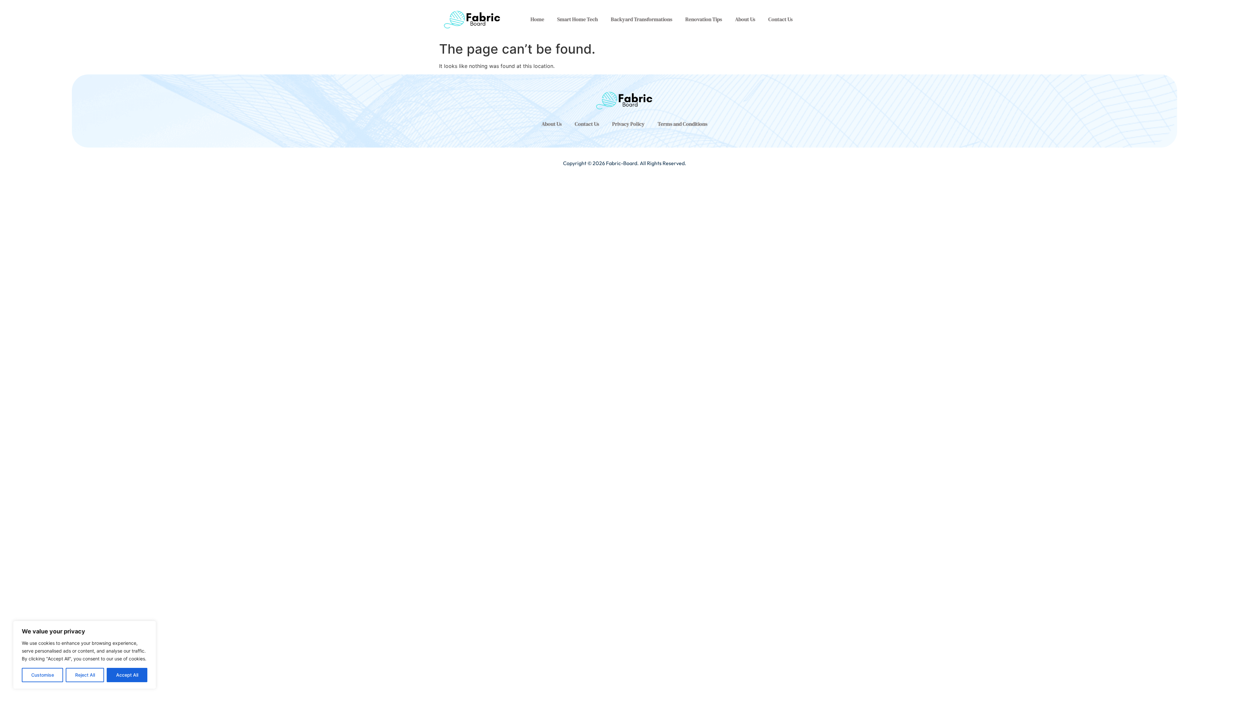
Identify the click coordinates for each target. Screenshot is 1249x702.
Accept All (127, 675)
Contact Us (780, 19)
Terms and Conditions (682, 123)
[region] (84, 655)
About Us (745, 19)
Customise (42, 675)
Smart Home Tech (577, 19)
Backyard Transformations (641, 19)
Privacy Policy (628, 123)
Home (537, 19)
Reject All (85, 675)
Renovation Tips (703, 19)
